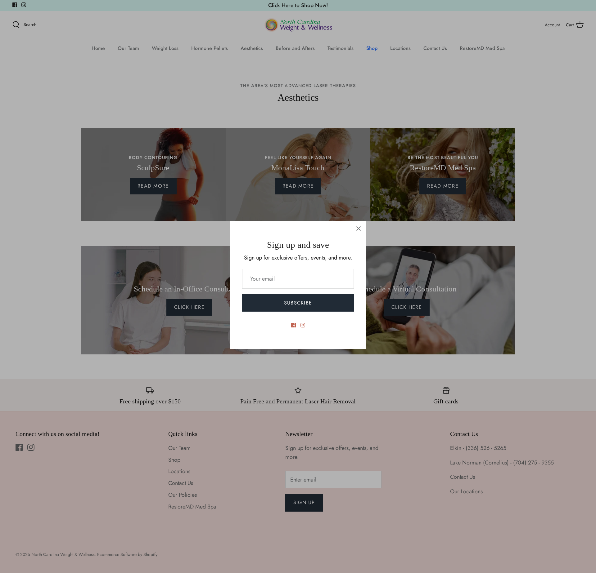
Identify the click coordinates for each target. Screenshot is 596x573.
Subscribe (298, 302)
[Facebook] (293, 325)
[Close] (358, 228)
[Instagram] (302, 325)
